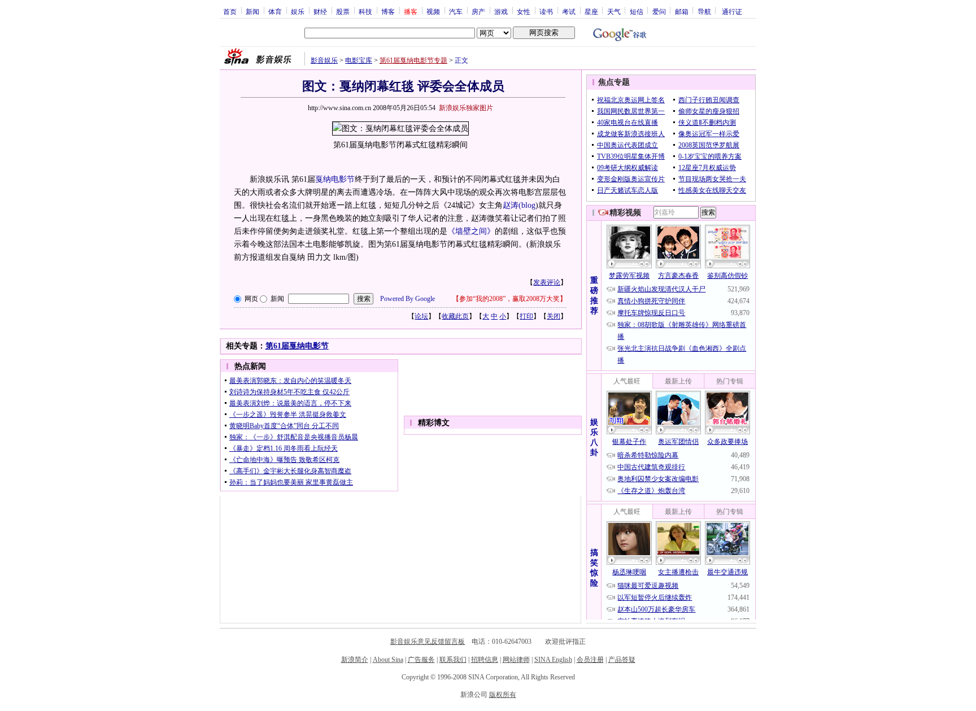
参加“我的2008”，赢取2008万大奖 (509, 299)
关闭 (553, 316)
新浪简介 (354, 660)
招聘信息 (484, 660)
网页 (251, 299)
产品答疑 (621, 660)
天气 (614, 11)
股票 (343, 11)
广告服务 (421, 660)
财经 (320, 11)
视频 (433, 11)
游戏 (501, 11)
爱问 (659, 11)
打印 (526, 316)
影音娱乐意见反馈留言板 (427, 641)
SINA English (553, 660)
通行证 (732, 11)
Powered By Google (407, 299)
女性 (523, 11)
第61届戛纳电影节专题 (413, 60)
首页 (230, 11)
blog (528, 205)
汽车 (456, 11)
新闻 (252, 11)
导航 (704, 11)
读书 (546, 11)
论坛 (421, 316)
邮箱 (682, 11)
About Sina (388, 660)
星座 (591, 11)
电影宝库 (358, 60)
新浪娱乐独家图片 (466, 108)
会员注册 (590, 660)
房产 (478, 11)
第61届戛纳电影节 (297, 346)
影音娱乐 (324, 60)
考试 (569, 11)
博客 (388, 11)
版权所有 (502, 695)
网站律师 (516, 660)
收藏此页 (455, 316)
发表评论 (546, 282)
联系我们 (453, 660)
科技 (365, 11)
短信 (636, 11)
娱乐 (297, 11)
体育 (275, 11)
